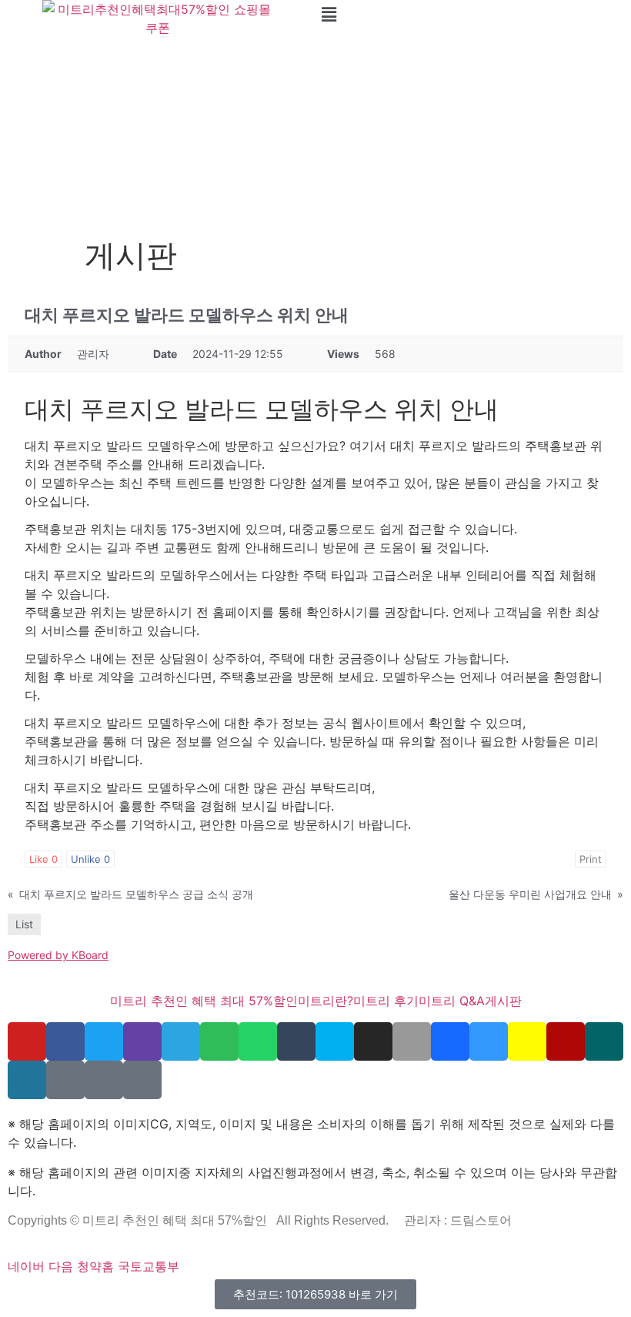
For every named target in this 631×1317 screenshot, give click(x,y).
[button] (473, 14)
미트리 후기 (386, 1000)
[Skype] (335, 1041)
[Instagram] (373, 1041)
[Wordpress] (27, 1080)
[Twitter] (104, 1041)
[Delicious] (488, 1041)
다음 (60, 1266)
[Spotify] (219, 1041)
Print (590, 859)
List (24, 924)
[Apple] (411, 1041)
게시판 (503, 1000)
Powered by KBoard (58, 954)
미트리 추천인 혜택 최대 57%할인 (204, 1000)
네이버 (26, 1266)
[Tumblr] (296, 1041)
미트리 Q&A (452, 1000)
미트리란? (325, 1000)
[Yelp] (565, 1041)
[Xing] (604, 1041)
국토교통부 (148, 1266)
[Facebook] (65, 1041)
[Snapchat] (527, 1041)
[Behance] (450, 1041)
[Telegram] (181, 1041)
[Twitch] (142, 1041)
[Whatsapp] (258, 1041)
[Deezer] (65, 1080)
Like (43, 859)
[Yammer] (104, 1080)
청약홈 (95, 1266)
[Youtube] (27, 1041)
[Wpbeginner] (142, 1080)
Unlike (90, 859)
